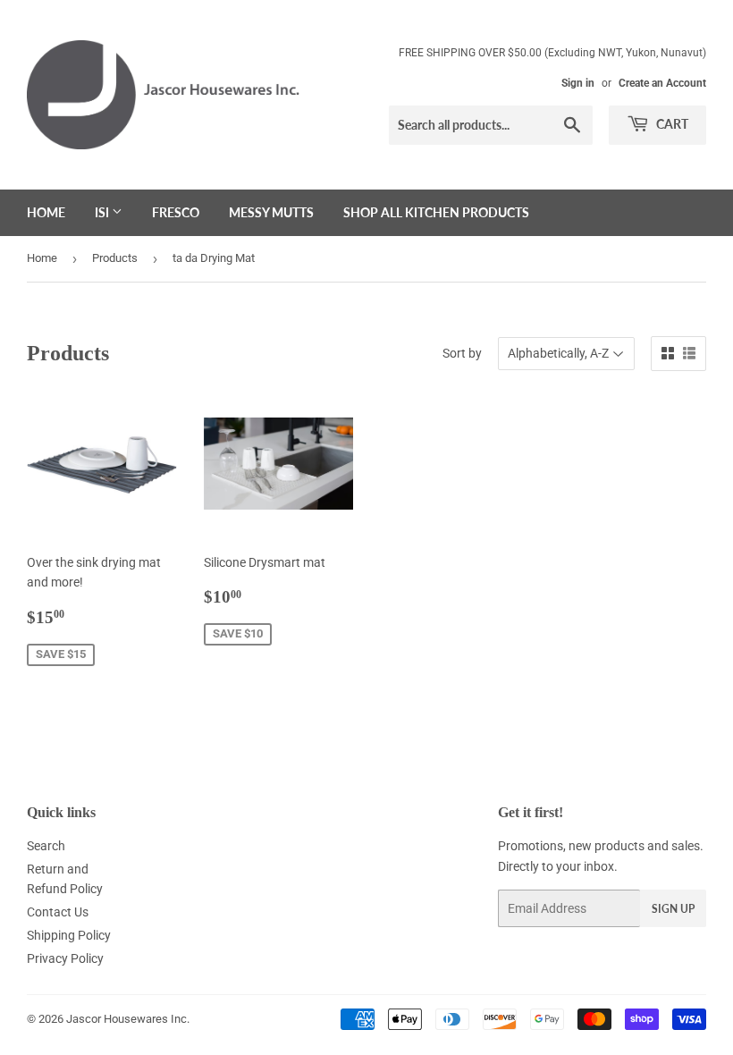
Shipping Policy (69, 935)
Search (46, 846)
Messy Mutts (271, 212)
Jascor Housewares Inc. (128, 1018)
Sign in (577, 83)
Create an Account (662, 83)
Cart (670, 123)
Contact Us (57, 912)
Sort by (462, 353)
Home (46, 212)
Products (115, 258)
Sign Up (673, 909)
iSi (103, 212)
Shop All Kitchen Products (436, 212)
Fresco (175, 212)
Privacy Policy (65, 958)
